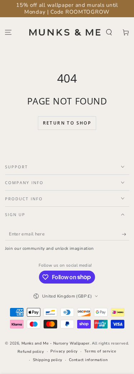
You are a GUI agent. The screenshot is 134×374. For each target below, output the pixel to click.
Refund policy (31, 351)
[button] (108, 32)
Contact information (88, 360)
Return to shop (67, 123)
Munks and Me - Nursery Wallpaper (55, 343)
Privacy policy (64, 351)
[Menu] (8, 32)
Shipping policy (48, 360)
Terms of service (100, 351)
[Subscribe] (125, 234)
